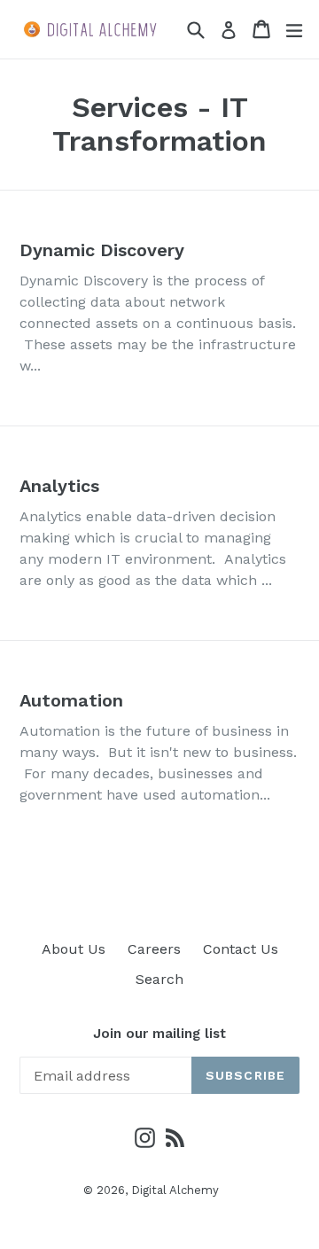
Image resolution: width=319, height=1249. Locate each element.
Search (159, 979)
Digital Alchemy (175, 1190)
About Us (73, 949)
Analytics (59, 485)
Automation (71, 700)
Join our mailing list (159, 1034)
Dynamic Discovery (101, 250)
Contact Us (240, 949)
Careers (154, 949)
